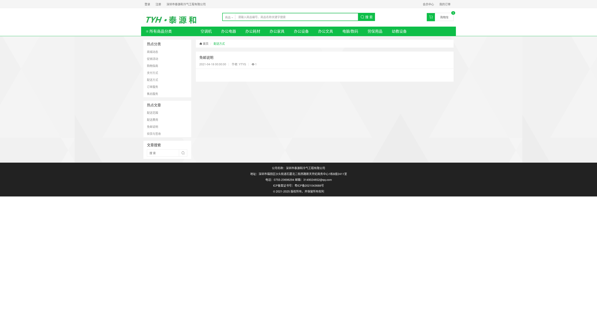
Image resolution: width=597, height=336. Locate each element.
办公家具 (277, 31)
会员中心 (428, 4)
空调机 (206, 31)
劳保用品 (375, 31)
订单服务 (152, 87)
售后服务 (152, 94)
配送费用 (152, 120)
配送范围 (152, 113)
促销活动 (152, 59)
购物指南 (152, 66)
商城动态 (152, 52)
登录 (147, 4)
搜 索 (368, 16)
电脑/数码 (350, 31)
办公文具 (325, 31)
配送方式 (152, 80)
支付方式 (152, 73)
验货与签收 (154, 134)
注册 (158, 4)
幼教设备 (399, 31)
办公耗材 (252, 31)
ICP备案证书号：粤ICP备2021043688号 (298, 185)
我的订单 (445, 4)
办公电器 (228, 31)
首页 (205, 44)
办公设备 (301, 31)
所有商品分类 (160, 31)
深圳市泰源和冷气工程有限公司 (186, 4)
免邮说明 (152, 127)
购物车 (444, 17)
